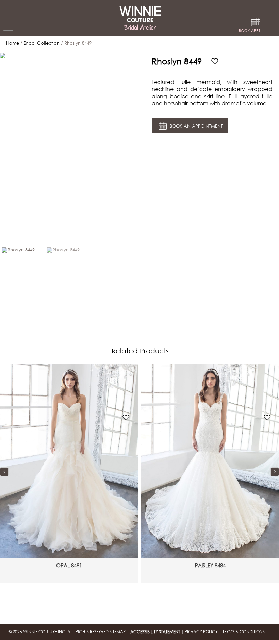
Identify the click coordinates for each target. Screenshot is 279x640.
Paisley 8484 (210, 565)
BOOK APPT (249, 31)
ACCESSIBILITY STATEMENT (155, 632)
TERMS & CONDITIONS (244, 632)
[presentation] (4, 472)
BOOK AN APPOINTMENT (195, 126)
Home (12, 43)
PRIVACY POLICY (201, 632)
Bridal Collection (42, 43)
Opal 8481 (69, 565)
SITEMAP (118, 632)
